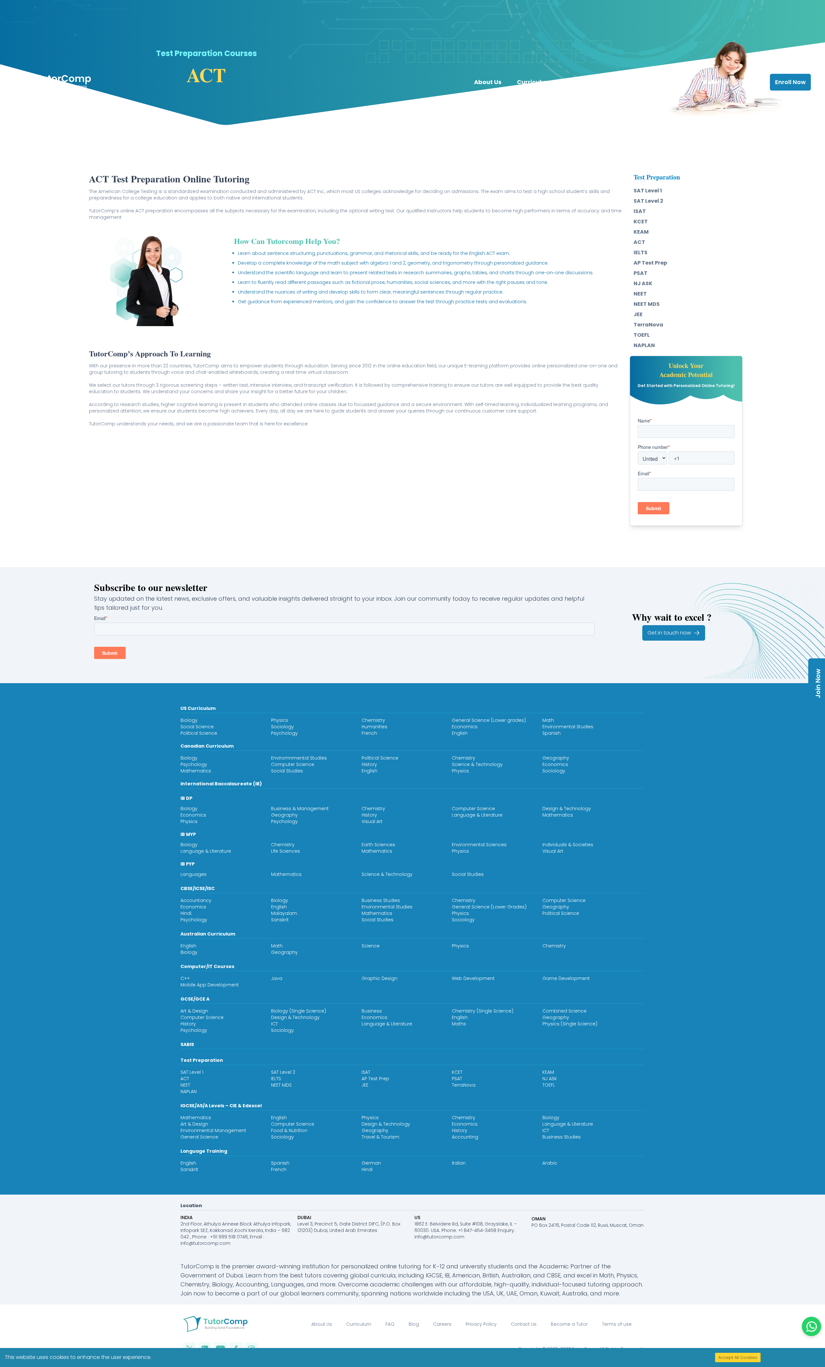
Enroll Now (790, 82)
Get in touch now (669, 632)
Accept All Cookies (737, 1357)
